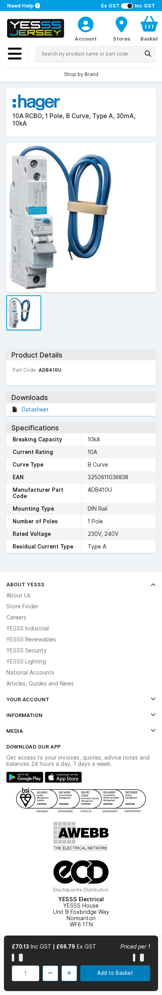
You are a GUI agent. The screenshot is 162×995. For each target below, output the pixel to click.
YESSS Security (26, 650)
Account (86, 38)
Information (24, 715)
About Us (18, 595)
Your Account (27, 699)
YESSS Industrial (27, 628)
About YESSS (25, 584)
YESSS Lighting (26, 661)
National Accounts (30, 672)
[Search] (148, 53)
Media (14, 731)
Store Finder (22, 606)
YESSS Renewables (31, 639)
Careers (16, 617)
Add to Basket (115, 973)
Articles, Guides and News (40, 683)
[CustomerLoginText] (86, 23)
